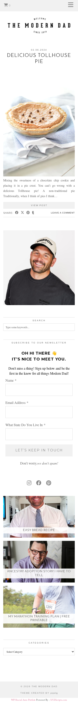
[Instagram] (10, 672)
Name (10, 380)
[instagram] (29, 482)
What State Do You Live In (25, 424)
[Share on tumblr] (33, 213)
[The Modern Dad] (39, 18)
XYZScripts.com (58, 699)
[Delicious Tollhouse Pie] (39, 175)
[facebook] (38, 482)
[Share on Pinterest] (28, 213)
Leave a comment (63, 213)
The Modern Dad (44, 686)
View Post (39, 205)
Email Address (16, 402)
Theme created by (39, 693)
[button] (72, 6)
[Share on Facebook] (17, 213)
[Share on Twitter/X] (22, 213)
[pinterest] (48, 482)
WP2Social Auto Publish (23, 699)
